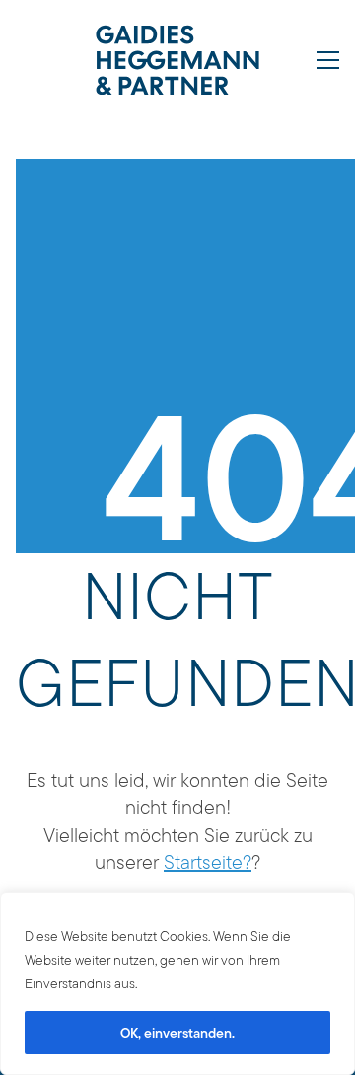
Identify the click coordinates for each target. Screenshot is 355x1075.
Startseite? (207, 862)
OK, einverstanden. (177, 1033)
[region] (177, 983)
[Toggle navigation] (328, 60)
